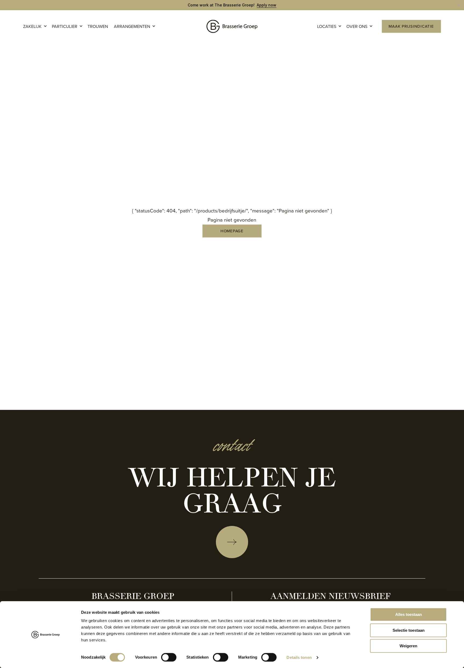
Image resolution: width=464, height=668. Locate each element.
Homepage (232, 231)
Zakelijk (32, 26)
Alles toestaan (408, 614)
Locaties (326, 26)
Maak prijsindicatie (411, 26)
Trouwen (98, 26)
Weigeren (408, 646)
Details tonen (299, 657)
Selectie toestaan (409, 630)
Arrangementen (132, 26)
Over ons (356, 26)
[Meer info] (232, 542)
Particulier (64, 26)
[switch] (168, 657)
